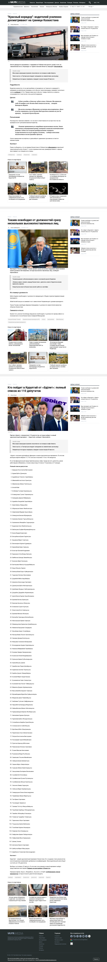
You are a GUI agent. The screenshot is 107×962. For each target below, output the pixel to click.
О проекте (57, 935)
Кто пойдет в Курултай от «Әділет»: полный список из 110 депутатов (90, 27)
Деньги (57, 2)
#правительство (18, 6)
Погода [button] (91, 6)
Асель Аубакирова (15, 227)
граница (19, 154)
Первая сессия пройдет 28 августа (38, 868)
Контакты (57, 942)
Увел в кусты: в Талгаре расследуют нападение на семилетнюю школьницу (35, 76)
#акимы (42, 6)
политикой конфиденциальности (47, 960)
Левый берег (39, 2)
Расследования (49, 2)
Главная (9, 13)
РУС (98, 2)
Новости (32, 2)
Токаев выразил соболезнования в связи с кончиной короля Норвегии (34, 279)
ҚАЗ (95, 2)
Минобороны (59, 319)
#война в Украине (63, 6)
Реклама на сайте (59, 939)
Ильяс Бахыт (14, 395)
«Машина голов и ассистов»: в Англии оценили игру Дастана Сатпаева (88, 46)
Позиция (69, 2)
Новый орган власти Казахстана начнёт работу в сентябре (30, 287)
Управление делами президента (16, 322)
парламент (18, 877)
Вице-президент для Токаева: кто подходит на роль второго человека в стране (89, 37)
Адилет (48, 877)
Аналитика (63, 2)
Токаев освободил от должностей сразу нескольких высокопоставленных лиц (89, 19)
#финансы (26, 6)
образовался (52, 147)
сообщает (17, 92)
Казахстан (26, 154)
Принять (96, 959)
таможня (34, 154)
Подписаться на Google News (80, 939)
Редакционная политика (60, 944)
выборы (10, 877)
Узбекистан (11, 154)
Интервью (82, 2)
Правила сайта (58, 937)
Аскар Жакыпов (14, 24)
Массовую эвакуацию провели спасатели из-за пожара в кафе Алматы (34, 73)
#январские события (51, 6)
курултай (41, 877)
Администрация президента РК (31, 319)
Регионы (75, 2)
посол (43, 319)
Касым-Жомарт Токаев (14, 319)
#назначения (34, 6)
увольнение (51, 319)
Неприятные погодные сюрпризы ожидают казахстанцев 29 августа (33, 79)
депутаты (33, 877)
